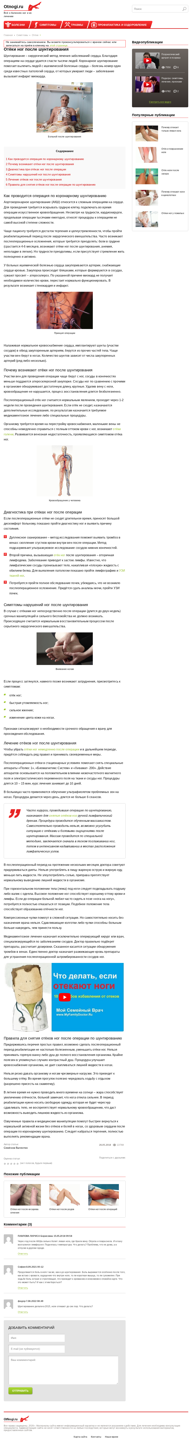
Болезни (18, 24)
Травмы (77, 24)
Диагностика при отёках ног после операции (36, 169)
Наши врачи (111, 1437)
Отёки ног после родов (61, 1209)
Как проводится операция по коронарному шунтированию (45, 159)
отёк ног (59, 555)
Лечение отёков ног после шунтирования (34, 179)
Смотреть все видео (160, 102)
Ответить (23, 1253)
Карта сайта (80, 1437)
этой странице (59, 45)
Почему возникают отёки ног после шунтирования (40, 164)
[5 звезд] (18, 1164)
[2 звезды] (8, 1164)
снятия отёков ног (63, 815)
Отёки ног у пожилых (172, 213)
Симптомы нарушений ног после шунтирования (38, 174)
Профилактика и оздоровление (122, 24)
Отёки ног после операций (102, 1209)
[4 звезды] (14, 1164)
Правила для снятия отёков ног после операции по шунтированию (50, 184)
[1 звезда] (5, 1164)
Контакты (96, 1437)
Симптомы (48, 24)
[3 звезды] (11, 1164)
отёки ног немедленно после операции (51, 749)
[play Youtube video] (65, 997)
